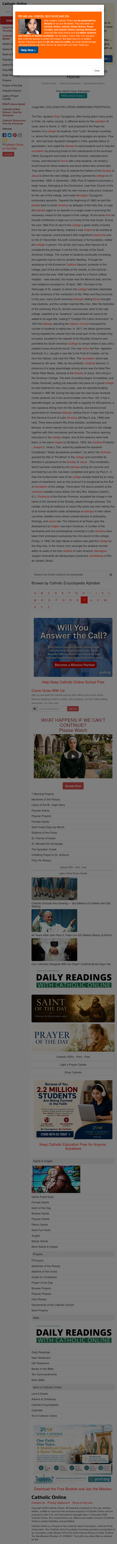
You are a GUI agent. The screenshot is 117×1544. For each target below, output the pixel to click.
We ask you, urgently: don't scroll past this (43, 16)
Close (97, 70)
